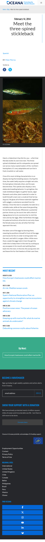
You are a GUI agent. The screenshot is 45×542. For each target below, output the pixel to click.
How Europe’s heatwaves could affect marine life (22, 355)
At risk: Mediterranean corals (15, 288)
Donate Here (22, 422)
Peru (4, 489)
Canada (5, 478)
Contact (5, 451)
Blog (8, 9)
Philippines (6, 483)
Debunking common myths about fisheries (20, 328)
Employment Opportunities (12, 448)
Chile (4, 475)
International (7, 466)
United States (7, 469)
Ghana (4, 495)
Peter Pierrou (11, 60)
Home (4, 9)
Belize (4, 480)
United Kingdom (8, 472)
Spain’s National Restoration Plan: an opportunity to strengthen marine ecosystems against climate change (22, 298)
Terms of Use (7, 457)
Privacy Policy (7, 454)
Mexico (5, 492)
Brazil (4, 486)
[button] (4, 69)
